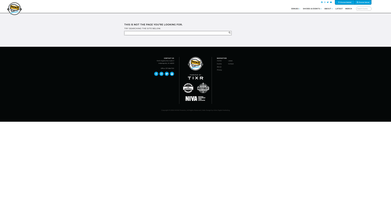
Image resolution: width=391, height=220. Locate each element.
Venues (295, 9)
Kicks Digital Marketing (222, 110)
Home (219, 61)
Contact (231, 64)
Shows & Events (311, 9)
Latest (339, 9)
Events (219, 64)
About (327, 9)
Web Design (206, 110)
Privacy (219, 70)
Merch (348, 9)
